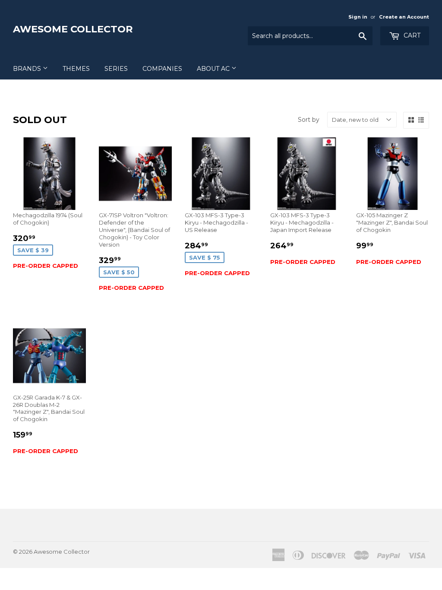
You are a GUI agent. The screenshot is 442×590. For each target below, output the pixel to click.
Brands (28, 69)
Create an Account (404, 17)
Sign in (357, 17)
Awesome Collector (73, 29)
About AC (214, 69)
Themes (76, 69)
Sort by (308, 120)
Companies (162, 69)
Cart (411, 35)
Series (116, 69)
